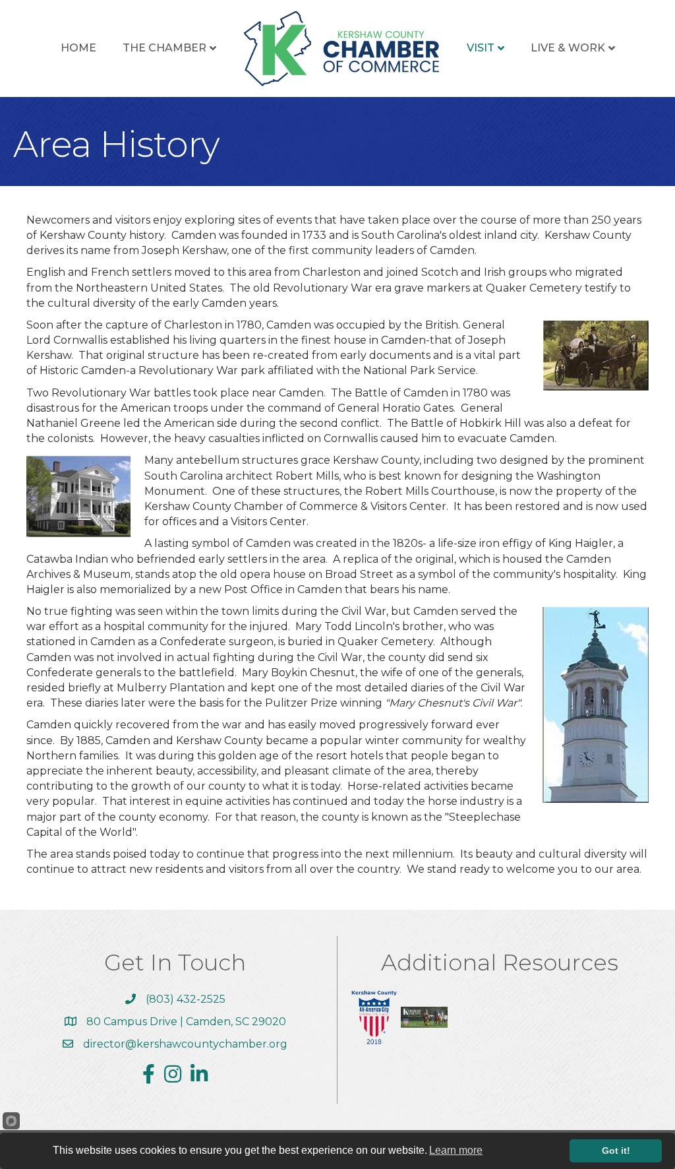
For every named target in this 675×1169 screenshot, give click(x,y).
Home (78, 48)
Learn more (456, 1150)
